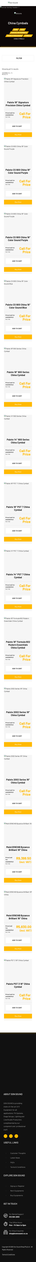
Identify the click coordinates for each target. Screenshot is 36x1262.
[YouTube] (16, 1136)
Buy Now (18, 134)
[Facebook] (5, 1136)
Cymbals (28, 36)
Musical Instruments (19, 32)
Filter (19, 58)
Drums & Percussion (14, 36)
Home (16, 29)
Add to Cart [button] (17, 872)
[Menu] (4, 3)
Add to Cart (17, 126)
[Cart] (33, 3)
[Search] (30, 3)
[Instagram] (11, 1136)
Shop (22, 29)
